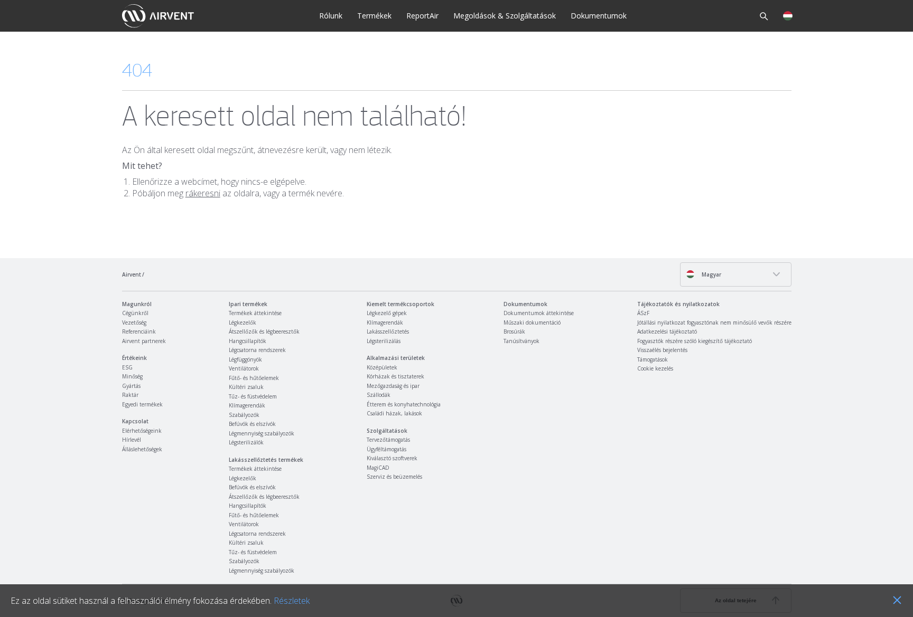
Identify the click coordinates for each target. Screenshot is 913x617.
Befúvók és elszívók (252, 424)
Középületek (382, 367)
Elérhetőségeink (142, 430)
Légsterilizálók (246, 442)
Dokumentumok (599, 16)
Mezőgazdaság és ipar (393, 386)
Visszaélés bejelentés (662, 350)
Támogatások (652, 359)
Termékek (374, 16)
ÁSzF (643, 313)
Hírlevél (131, 439)
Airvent (131, 274)
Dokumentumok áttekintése (539, 313)
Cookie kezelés (655, 368)
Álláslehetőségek (142, 449)
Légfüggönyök (245, 359)
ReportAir (422, 16)
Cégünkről (135, 313)
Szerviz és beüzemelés (394, 476)
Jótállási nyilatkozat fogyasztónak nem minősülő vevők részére (714, 322)
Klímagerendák (247, 405)
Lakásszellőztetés (388, 331)
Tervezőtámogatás (388, 439)
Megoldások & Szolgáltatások (504, 16)
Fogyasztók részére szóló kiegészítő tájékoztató (694, 341)
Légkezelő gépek (387, 313)
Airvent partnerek (144, 341)
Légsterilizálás (383, 341)
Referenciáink (139, 331)
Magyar (710, 274)
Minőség (132, 376)
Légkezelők (242, 322)
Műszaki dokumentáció (532, 322)
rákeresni (202, 193)
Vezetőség (134, 322)
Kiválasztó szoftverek (392, 458)
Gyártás (131, 386)
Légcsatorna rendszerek (257, 350)
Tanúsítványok (521, 341)
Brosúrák (514, 331)
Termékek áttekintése (255, 313)
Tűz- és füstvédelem (253, 396)
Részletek (292, 600)
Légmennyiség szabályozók (261, 433)
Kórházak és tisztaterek (395, 376)
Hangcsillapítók (247, 341)
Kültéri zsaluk (246, 387)
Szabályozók (244, 415)
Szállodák (378, 394)
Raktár (130, 394)
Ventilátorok (244, 368)
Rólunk (330, 16)
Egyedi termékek (142, 404)
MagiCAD (378, 467)
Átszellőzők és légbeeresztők (264, 331)
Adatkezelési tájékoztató (667, 331)
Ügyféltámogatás (386, 449)
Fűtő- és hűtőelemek (254, 378)
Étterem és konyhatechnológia (404, 404)
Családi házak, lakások (394, 413)
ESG (127, 367)
